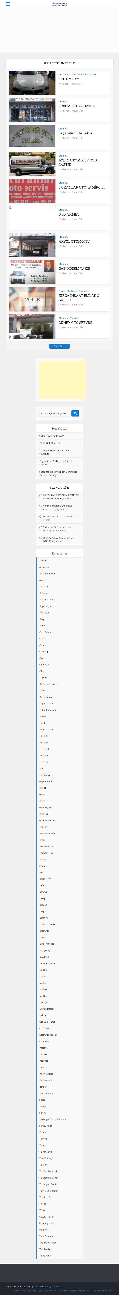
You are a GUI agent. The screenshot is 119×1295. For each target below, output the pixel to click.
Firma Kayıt (20, 1290)
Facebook (31, 1290)
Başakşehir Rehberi (47, 1290)
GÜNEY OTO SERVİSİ (75, 322)
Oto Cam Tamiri (67, 74)
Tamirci (92, 74)
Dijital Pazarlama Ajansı (102, 1290)
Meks (36, 1286)
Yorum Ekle (76, 83)
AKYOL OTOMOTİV (74, 241)
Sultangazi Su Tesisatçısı (55, 527)
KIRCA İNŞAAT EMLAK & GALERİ (79, 297)
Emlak (62, 291)
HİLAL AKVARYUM (52, 516)
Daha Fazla (59, 346)
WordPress (57, 1286)
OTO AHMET (69, 214)
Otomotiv (81, 74)
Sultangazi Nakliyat (67, 1290)
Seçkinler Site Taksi (75, 133)
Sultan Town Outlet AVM (51, 435)
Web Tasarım (83, 1290)
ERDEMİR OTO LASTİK (77, 106)
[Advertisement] (59, 31)
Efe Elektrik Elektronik (50, 443)
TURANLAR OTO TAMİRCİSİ (82, 187)
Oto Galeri (72, 291)
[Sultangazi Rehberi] (59, 3)
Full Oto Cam (69, 79)
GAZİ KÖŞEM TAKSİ (74, 268)
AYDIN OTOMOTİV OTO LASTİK (78, 162)
